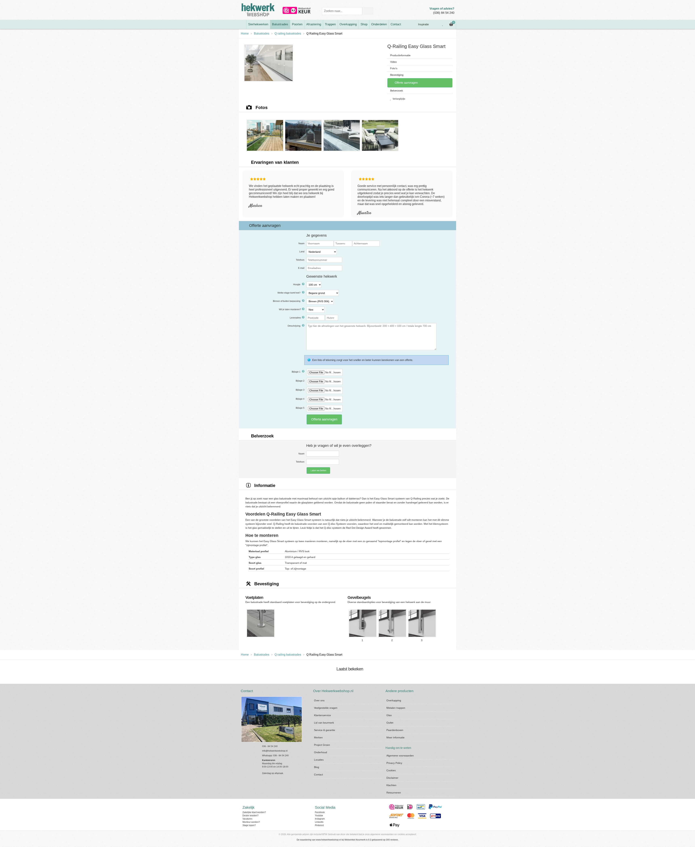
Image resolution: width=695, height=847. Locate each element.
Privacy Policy (394, 763)
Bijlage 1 (296, 372)
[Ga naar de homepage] (242, 24)
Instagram (320, 819)
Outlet (389, 722)
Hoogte (297, 284)
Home (245, 33)
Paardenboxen (394, 730)
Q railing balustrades (288, 33)
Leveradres (295, 317)
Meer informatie (395, 737)
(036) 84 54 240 (443, 12)
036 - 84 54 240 (270, 746)
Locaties (319, 759)
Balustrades (280, 24)
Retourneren (393, 792)
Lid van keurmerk (324, 722)
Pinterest (319, 825)
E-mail (301, 268)
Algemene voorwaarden (400, 755)
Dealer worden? (250, 815)
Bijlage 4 (300, 399)
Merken (318, 737)
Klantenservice (322, 715)
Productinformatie (400, 55)
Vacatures (247, 819)
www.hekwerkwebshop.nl (328, 840)
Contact (396, 24)
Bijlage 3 (300, 390)
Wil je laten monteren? (290, 309)
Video (393, 61)
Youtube (319, 815)
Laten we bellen (318, 470)
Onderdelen (379, 24)
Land (301, 251)
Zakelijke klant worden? (254, 812)
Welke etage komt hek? (289, 293)
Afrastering (313, 24)
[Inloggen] (434, 24)
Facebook (320, 812)
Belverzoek (396, 90)
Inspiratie (423, 24)
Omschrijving (294, 326)
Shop (364, 24)
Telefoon (300, 260)
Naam (301, 243)
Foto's (393, 68)
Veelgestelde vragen (325, 707)
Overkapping (348, 24)
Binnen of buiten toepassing (287, 301)
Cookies (391, 770)
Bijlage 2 (300, 381)
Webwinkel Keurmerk (354, 840)
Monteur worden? (251, 822)
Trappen (330, 24)
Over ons (319, 700)
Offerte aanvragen (406, 82)
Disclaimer (392, 777)
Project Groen (322, 744)
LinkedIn (319, 822)
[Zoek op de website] (367, 10)
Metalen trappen (395, 707)
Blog (316, 767)
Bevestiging (396, 74)
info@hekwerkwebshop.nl (275, 751)
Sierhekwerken (258, 24)
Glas (389, 715)
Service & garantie (324, 730)
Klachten (391, 785)
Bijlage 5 (300, 408)
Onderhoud (320, 752)
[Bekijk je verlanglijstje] (442, 24)
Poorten (297, 24)
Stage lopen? (249, 825)
